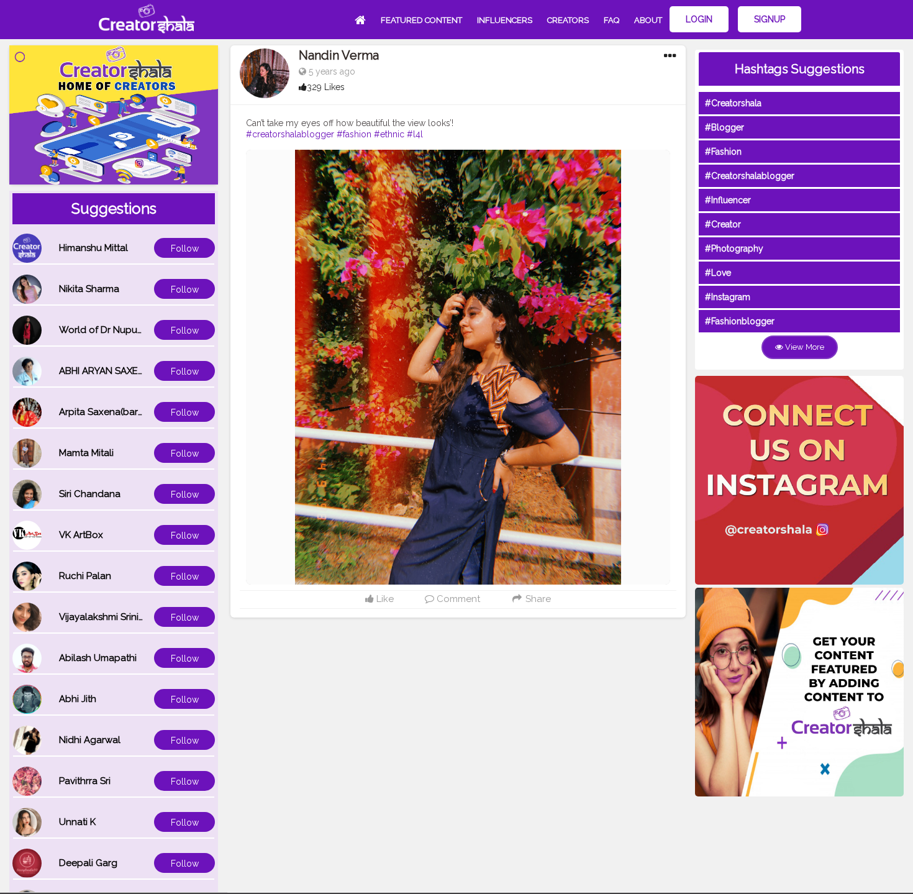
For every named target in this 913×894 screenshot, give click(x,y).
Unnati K (77, 822)
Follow (185, 248)
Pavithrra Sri (85, 781)
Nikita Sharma (89, 288)
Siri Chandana (89, 493)
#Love (718, 273)
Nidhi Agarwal (89, 740)
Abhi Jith (77, 699)
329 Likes (326, 87)
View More (803, 347)
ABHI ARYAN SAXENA (105, 370)
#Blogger (724, 127)
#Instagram (727, 297)
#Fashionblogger (739, 321)
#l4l (415, 134)
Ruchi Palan (85, 576)
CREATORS (568, 20)
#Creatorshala (733, 103)
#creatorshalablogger (290, 134)
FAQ (611, 20)
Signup (769, 19)
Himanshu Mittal (93, 247)
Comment (457, 598)
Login (699, 19)
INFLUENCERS (504, 20)
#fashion (354, 134)
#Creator (723, 224)
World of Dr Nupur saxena (117, 329)
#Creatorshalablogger (749, 176)
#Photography (734, 248)
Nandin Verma (339, 55)
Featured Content (421, 20)
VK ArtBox (81, 535)
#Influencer (728, 200)
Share (537, 598)
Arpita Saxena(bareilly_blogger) (129, 411)
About (648, 20)
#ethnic (389, 134)
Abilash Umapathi (98, 658)
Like (384, 598)
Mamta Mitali (86, 452)
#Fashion (723, 152)
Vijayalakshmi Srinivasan (112, 617)
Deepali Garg (88, 863)
